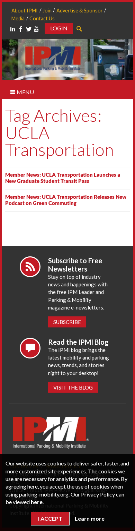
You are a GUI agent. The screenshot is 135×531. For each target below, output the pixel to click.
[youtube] (36, 29)
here (37, 502)
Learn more (90, 518)
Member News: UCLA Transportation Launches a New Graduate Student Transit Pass (62, 177)
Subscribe (67, 322)
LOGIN (59, 28)
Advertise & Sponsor (79, 10)
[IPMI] (53, 57)
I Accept (50, 518)
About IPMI (24, 10)
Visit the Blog (73, 387)
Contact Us (42, 18)
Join (47, 10)
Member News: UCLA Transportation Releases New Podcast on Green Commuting (65, 200)
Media (18, 18)
